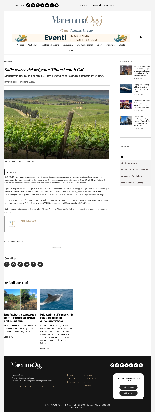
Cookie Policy (53, 387)
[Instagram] (38, 5)
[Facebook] (28, 5)
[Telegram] (33, 5)
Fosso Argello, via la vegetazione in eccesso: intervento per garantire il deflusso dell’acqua (20, 318)
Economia (68, 44)
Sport (99, 44)
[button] (7, 264)
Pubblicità (97, 5)
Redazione (108, 5)
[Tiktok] (52, 5)
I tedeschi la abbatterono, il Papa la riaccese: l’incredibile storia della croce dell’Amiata (142, 121)
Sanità (122, 44)
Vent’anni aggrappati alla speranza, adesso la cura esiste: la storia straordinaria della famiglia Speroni (142, 70)
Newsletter (85, 5)
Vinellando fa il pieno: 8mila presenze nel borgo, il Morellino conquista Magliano (142, 103)
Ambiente (33, 44)
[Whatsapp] (56, 5)
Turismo (110, 44)
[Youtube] (47, 5)
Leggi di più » (138, 78)
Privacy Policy (41, 387)
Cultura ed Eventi (50, 44)
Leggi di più (8, 337)
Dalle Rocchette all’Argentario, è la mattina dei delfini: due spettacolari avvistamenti (56, 318)
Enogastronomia (85, 44)
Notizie (20, 44)
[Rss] (42, 5)
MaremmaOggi (28, 220)
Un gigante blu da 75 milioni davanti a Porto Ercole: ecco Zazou (141, 87)
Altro (70, 50)
